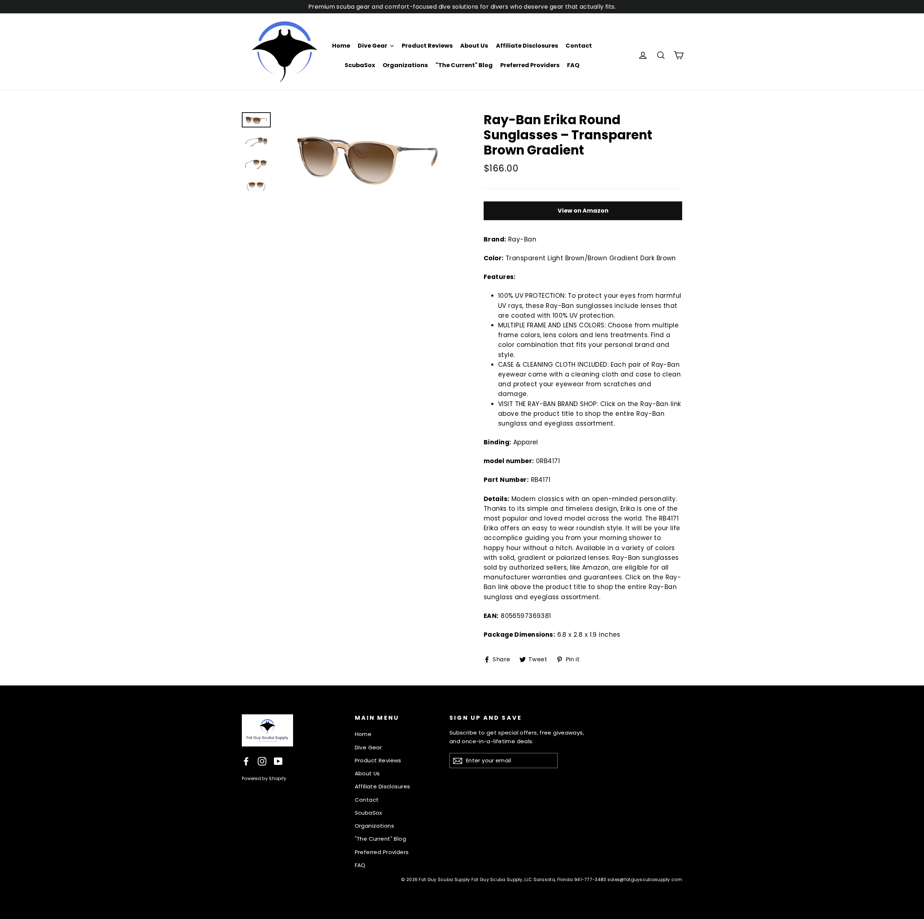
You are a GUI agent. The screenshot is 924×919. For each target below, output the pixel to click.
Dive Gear (373, 46)
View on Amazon (583, 210)
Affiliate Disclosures (527, 46)
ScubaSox (360, 65)
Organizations (405, 65)
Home (341, 46)
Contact (579, 46)
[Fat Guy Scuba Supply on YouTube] (278, 761)
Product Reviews (427, 46)
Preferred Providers (529, 65)
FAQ (573, 65)
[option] (367, 157)
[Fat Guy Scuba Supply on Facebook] (246, 761)
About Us (474, 46)
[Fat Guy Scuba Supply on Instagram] (262, 761)
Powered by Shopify (264, 778)
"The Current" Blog (464, 65)
